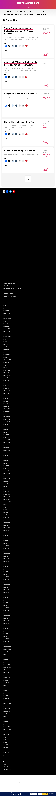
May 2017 (6, 429)
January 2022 (7, 328)
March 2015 (6, 489)
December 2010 (7, 615)
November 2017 (7, 416)
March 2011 (6, 607)
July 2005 (6, 739)
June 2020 (6, 362)
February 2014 (7, 517)
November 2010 (7, 618)
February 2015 (7, 491)
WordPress (27, 782)
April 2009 (6, 656)
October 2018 (7, 393)
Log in (5, 764)
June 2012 (6, 569)
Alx (36, 782)
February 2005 (7, 752)
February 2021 (7, 352)
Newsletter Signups (29, 14)
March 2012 (6, 576)
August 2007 (7, 690)
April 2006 (6, 719)
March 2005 (6, 750)
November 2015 (7, 476)
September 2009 (7, 649)
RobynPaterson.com (28, 2)
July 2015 (6, 483)
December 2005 (7, 729)
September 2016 (7, 450)
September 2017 (7, 419)
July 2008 (6, 680)
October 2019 (7, 372)
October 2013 (7, 527)
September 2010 (7, 623)
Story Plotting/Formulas (23, 11)
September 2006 (7, 708)
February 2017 (7, 437)
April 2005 (6, 747)
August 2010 (7, 625)
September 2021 (7, 336)
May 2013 (6, 540)
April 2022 (6, 323)
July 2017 (6, 424)
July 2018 (6, 398)
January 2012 (7, 582)
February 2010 (7, 641)
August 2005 (7, 737)
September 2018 (7, 396)
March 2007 (6, 695)
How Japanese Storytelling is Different (13, 14)
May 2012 (6, 571)
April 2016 (6, 463)
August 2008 (7, 677)
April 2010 (6, 636)
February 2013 (7, 548)
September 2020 (7, 359)
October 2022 (7, 315)
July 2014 (6, 507)
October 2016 (7, 447)
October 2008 (7, 672)
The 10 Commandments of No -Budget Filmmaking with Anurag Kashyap (18, 31)
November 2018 (7, 390)
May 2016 (6, 460)
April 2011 (6, 605)
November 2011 (7, 587)
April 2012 (6, 574)
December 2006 (7, 700)
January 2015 (7, 494)
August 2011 (7, 594)
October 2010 (7, 620)
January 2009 (7, 664)
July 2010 (6, 628)
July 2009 (6, 651)
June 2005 (6, 742)
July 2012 (6, 566)
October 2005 (7, 734)
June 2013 (6, 538)
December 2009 (7, 646)
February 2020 (7, 370)
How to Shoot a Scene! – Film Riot (19, 122)
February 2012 (7, 579)
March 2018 (6, 406)
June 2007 (6, 693)
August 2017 (7, 421)
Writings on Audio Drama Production (39, 11)
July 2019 (6, 377)
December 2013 (7, 522)
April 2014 (6, 514)
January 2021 (7, 354)
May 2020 (6, 365)
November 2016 (7, 445)
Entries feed (6, 766)
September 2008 (7, 675)
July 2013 (6, 535)
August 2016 (7, 452)
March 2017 (6, 434)
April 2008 (6, 688)
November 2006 (7, 703)
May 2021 (6, 344)
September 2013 (7, 530)
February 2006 (7, 724)
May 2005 (6, 744)
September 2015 (7, 478)
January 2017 (7, 439)
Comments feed (7, 769)
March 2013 (6, 545)
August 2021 (7, 339)
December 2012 (7, 553)
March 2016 (6, 465)
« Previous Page (28, 178)
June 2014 (6, 509)
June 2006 (6, 713)
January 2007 (7, 698)
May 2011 (6, 602)
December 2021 (7, 331)
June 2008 (6, 682)
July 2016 (6, 455)
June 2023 (6, 305)
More (45, 54)
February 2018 (7, 408)
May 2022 (6, 321)
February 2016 (7, 468)
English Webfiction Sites (9, 11)
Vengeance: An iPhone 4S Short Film (20, 93)
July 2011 (6, 597)
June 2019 (6, 380)
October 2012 (7, 558)
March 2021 (6, 349)
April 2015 (6, 486)
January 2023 (7, 310)
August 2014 (7, 504)
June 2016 (6, 458)
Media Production (47, 66)
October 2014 (7, 499)
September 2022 (7, 318)
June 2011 (6, 600)
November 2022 (7, 313)
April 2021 (6, 346)
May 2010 (6, 633)
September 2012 (7, 561)
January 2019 (7, 388)
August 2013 (7, 532)
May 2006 (6, 716)
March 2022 (6, 326)
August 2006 (7, 711)
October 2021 (7, 334)
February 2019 (7, 385)
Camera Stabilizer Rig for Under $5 (19, 150)
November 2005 (7, 731)
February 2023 (7, 308)
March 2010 (6, 638)
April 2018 (6, 403)
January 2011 (7, 613)
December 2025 (7, 303)
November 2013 (7, 525)
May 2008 (6, 685)
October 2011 (7, 589)
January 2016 (7, 470)
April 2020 (6, 367)
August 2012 (7, 563)
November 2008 (7, 669)
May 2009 (6, 654)
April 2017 (6, 432)
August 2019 (7, 375)
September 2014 (7, 501)
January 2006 (7, 726)
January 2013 (7, 551)
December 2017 (7, 414)
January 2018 (7, 411)
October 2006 (7, 706)
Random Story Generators (42, 14)
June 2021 (6, 341)
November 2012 (7, 556)
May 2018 (6, 401)
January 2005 (7, 755)
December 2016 (7, 442)
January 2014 (7, 520)
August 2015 (7, 481)
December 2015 (7, 473)
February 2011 (7, 610)
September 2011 (7, 592)
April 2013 (6, 543)
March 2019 (6, 383)
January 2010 (7, 644)
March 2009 (6, 659)
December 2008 (7, 667)
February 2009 (7, 662)
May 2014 (6, 512)
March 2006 (6, 721)
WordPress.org (7, 772)
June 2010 (6, 631)
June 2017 (6, 427)
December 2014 (7, 496)
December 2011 (7, 584)
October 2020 (7, 357)
